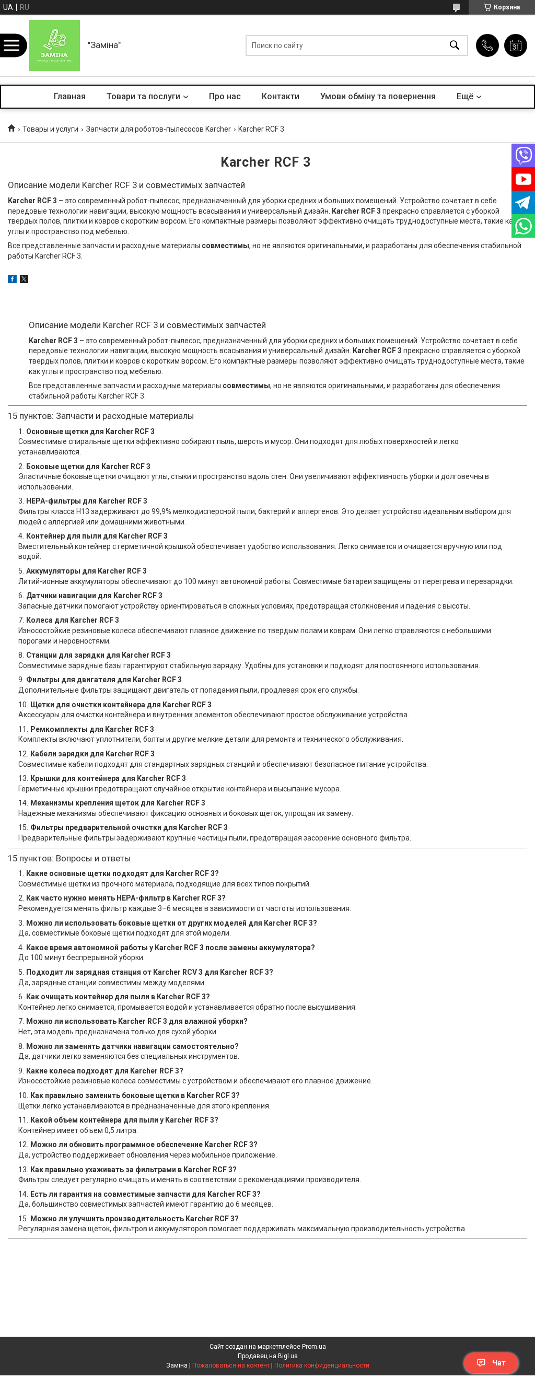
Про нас (225, 96)
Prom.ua (314, 1346)
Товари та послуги (143, 96)
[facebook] (12, 280)
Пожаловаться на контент (231, 1365)
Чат (499, 1363)
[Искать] (454, 45)
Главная (70, 96)
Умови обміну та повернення (378, 96)
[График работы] (515, 45)
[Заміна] (54, 45)
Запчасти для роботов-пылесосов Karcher (158, 129)
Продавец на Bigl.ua (268, 1356)
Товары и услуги (50, 129)
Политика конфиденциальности (321, 1365)
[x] (24, 280)
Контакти (280, 96)
